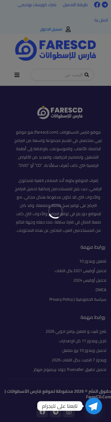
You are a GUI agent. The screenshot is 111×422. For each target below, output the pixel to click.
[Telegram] (93, 406)
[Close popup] (106, 216)
